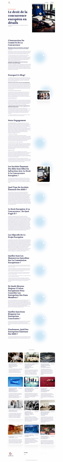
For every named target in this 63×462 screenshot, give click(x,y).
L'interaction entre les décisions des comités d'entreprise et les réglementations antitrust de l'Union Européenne (13, 390)
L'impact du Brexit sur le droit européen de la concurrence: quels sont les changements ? (45, 437)
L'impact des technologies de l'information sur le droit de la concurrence (13, 410)
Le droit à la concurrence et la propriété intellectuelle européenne (13, 437)
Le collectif (46, 2)
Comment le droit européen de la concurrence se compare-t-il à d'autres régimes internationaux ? (46, 390)
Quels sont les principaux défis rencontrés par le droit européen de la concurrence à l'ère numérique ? (45, 413)
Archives (52, 2)
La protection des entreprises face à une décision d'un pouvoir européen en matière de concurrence (29, 413)
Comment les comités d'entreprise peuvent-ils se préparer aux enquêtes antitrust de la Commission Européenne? (46, 365)
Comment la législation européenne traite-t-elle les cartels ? (29, 435)
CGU (25, 454)
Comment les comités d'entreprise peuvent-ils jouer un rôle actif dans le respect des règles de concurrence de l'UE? (29, 390)
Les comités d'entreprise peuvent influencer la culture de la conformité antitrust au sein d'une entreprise (13, 365)
